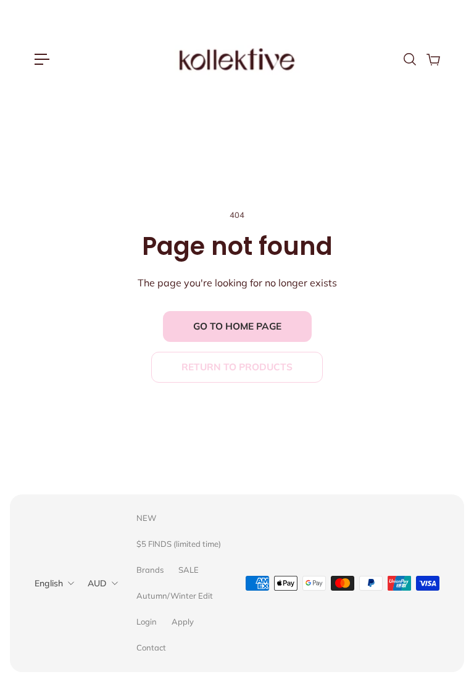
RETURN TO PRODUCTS (237, 367)
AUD (97, 583)
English (49, 583)
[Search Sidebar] (409, 59)
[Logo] (237, 59)
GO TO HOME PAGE (237, 326)
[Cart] (432, 59)
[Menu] (42, 59)
